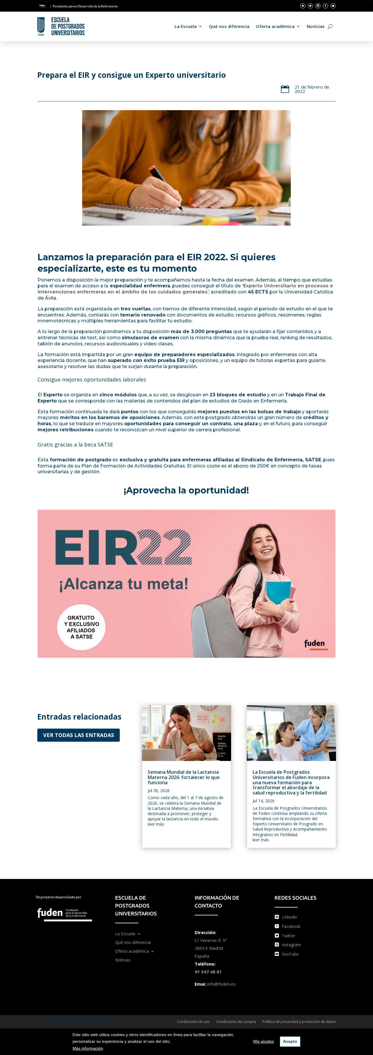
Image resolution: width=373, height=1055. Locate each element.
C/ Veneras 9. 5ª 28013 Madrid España (211, 948)
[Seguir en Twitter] (310, 5)
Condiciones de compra (236, 1022)
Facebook (291, 926)
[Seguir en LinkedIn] (302, 5)
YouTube (290, 954)
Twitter (288, 935)
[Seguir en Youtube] (333, 5)
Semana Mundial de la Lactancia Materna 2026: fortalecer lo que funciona (184, 777)
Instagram (291, 944)
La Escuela (186, 26)
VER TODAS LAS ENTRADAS (78, 735)
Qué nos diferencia (229, 26)
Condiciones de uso (193, 1022)
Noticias (316, 26)
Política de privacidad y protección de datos (299, 1022)
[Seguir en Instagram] (318, 5)
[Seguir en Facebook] (325, 5)
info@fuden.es (221, 984)
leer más (156, 824)
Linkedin (289, 917)
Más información (88, 1048)
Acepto (290, 1041)
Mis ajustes (263, 1041)
